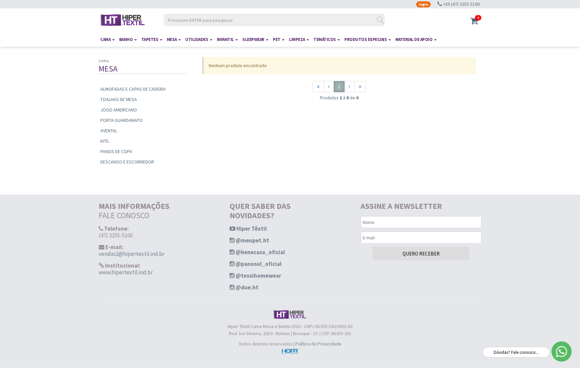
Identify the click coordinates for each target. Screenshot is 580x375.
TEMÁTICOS (325, 39)
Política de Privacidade (318, 344)
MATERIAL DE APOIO (414, 39)
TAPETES (150, 39)
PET (277, 39)
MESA (172, 39)
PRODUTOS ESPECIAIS (366, 39)
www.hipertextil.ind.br (126, 272)
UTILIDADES (197, 39)
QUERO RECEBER (421, 253)
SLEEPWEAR (253, 39)
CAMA (105, 39)
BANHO (126, 39)
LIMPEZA (297, 39)
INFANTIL (226, 39)
